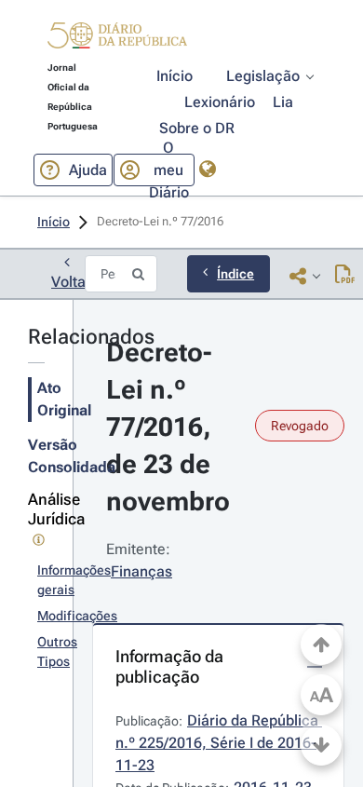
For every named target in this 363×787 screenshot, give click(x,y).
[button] (117, 38)
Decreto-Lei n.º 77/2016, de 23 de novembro (168, 427)
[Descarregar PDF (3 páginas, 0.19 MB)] (345, 275)
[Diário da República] (117, 39)
